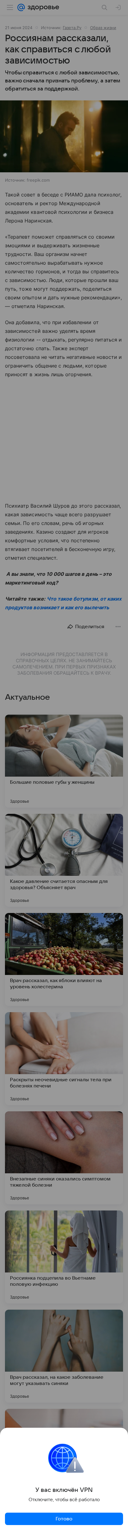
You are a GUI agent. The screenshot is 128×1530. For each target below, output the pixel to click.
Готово (64, 1519)
